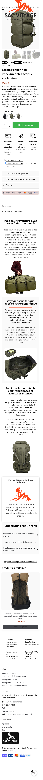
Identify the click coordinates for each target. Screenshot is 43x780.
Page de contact (8, 711)
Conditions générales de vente (14, 676)
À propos (5, 724)
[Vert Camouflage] (19, 116)
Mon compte (7, 727)
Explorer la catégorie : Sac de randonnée (20, 561)
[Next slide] (35, 29)
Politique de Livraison (10, 679)
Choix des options (20, 627)
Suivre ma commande (13, 702)
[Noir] (5, 116)
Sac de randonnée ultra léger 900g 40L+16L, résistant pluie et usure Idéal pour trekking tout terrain (20, 616)
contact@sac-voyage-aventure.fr (19, 714)
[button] (10, 123)
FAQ (3, 708)
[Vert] (12, 116)
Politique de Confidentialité (13, 682)
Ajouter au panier (26, 125)
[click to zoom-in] (21, 29)
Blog (3, 730)
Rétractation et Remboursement (14, 685)
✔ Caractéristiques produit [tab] (13, 211)
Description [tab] (6, 206)
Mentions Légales (9, 673)
